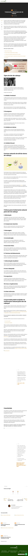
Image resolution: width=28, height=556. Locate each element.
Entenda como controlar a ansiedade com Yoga (6, 538)
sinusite (9, 148)
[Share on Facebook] (2, 22)
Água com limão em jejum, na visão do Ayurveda (20, 500)
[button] (13, 492)
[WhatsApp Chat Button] (26, 554)
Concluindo (6, 57)
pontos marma (6, 336)
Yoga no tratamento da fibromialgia (5, 525)
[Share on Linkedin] (2, 29)
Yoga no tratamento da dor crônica (20, 525)
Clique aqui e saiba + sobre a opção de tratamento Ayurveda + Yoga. (21, 464)
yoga (21, 185)
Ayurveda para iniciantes (8, 322)
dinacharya (5, 486)
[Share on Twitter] (2, 25)
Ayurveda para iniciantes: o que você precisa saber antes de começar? (11, 500)
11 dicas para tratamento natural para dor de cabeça (12, 54)
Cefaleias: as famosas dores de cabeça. (21, 348)
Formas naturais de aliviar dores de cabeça (11, 52)
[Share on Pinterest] (2, 27)
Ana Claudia (15, 15)
